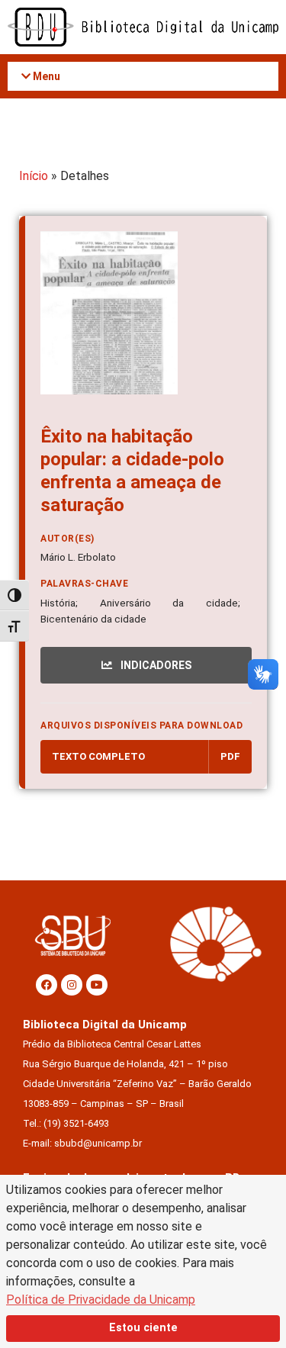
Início (33, 176)
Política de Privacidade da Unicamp (100, 1299)
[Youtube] (97, 985)
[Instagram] (71, 985)
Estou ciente (143, 1327)
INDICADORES (154, 665)
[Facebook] (46, 985)
